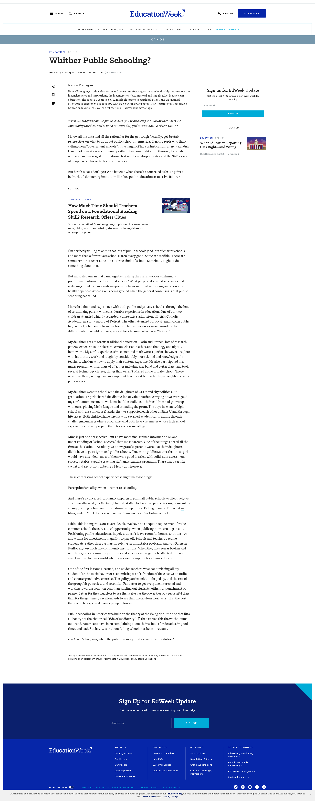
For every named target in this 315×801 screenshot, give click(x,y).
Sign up (191, 723)
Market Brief (226, 29)
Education (57, 52)
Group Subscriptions (201, 765)
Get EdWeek (197, 747)
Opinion (193, 29)
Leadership (84, 29)
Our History (121, 759)
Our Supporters (123, 770)
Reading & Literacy (79, 200)
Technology (173, 29)
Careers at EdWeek (125, 776)
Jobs (207, 29)
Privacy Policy (171, 787)
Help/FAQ (158, 759)
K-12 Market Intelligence (241, 771)
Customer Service (162, 765)
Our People (121, 765)
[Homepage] (157, 13)
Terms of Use (149, 787)
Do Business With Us (240, 747)
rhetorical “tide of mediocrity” (115, 618)
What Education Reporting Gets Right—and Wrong (221, 145)
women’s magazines (127, 513)
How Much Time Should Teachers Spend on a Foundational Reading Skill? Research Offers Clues (102, 211)
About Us (120, 747)
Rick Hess (205, 154)
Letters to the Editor (164, 753)
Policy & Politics (110, 29)
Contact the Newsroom (165, 770)
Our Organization (124, 753)
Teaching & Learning (144, 29)
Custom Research (238, 777)
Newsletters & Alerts (201, 759)
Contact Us (160, 747)
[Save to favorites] (53, 95)
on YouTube (91, 513)
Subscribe (252, 13)
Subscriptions (197, 753)
